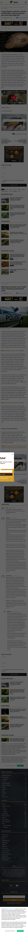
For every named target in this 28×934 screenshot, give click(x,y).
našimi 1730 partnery (10, 909)
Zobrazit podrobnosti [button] (10, 930)
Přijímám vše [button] (20, 930)
